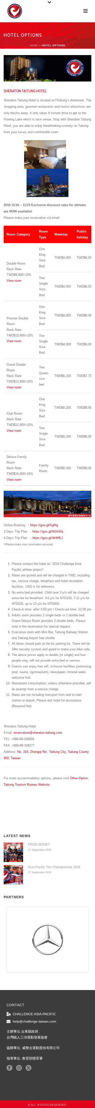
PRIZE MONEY (39, 844)
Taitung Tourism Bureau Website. (27, 784)
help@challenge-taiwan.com (34, 1021)
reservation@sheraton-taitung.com (38, 733)
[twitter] (28, 1068)
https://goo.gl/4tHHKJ (47, 538)
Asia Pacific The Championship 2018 (54, 867)
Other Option (79, 778)
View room (14, 280)
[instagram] (19, 1068)
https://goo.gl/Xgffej (44, 525)
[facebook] (9, 1068)
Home (34, 45)
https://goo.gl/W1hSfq (47, 531)
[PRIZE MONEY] (13, 852)
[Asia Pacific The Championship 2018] (13, 875)
